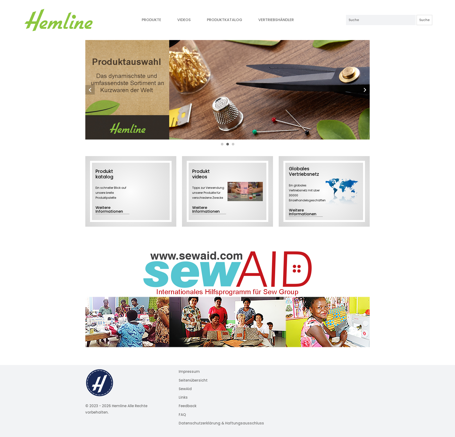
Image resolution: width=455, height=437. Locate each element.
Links (183, 397)
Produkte (151, 20)
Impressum (189, 371)
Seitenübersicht (193, 380)
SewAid (185, 388)
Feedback (187, 405)
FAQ (182, 414)
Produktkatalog (224, 20)
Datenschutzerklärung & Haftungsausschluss (221, 423)
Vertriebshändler (276, 20)
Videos (184, 20)
